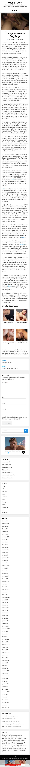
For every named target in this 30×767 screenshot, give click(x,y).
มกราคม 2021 (5, 686)
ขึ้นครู (3, 735)
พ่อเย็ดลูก (14, 740)
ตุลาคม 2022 (5, 631)
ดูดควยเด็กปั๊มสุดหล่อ (6, 464)
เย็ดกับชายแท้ (16, 745)
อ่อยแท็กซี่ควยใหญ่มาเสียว (7, 477)
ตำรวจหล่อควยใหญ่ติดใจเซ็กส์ (8, 475)
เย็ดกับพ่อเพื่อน (23, 745)
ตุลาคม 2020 (5, 694)
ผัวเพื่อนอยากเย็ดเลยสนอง (18, 724)
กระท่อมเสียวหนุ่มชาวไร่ (7, 472)
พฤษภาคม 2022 (5, 644)
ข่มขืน (3, 486)
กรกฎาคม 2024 (5, 576)
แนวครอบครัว (5, 512)
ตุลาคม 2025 (5, 539)
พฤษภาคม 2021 (5, 676)
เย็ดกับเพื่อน (4, 354)
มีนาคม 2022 (5, 649)
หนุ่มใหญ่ (23, 742)
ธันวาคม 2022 (5, 626)
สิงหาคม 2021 (5, 668)
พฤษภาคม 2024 (5, 581)
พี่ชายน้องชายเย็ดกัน (6, 740)
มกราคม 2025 (5, 560)
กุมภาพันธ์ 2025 (5, 557)
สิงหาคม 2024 (5, 573)
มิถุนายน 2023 (5, 610)
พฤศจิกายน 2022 (6, 628)
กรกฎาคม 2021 (5, 670)
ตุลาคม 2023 (5, 599)
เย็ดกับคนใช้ (9, 745)
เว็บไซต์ (4, 409)
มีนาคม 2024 (5, 586)
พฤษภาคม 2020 (5, 707)
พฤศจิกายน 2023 (6, 597)
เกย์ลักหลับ (4, 496)
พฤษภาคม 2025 (5, 550)
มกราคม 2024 (5, 592)
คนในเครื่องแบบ (10, 350)
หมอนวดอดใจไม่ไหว (6, 462)
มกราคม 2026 (5, 531)
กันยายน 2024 (5, 571)
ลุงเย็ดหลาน (8, 742)
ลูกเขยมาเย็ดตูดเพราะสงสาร (13, 721)
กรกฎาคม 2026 (5, 523)
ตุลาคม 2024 (5, 568)
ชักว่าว (13, 179)
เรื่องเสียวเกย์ (23, 350)
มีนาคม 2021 (5, 681)
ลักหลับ (3, 742)
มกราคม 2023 (5, 623)
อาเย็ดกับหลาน (9, 743)
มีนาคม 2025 (5, 555)
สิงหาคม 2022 (5, 636)
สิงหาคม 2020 (5, 699)
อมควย (17, 353)
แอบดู (19, 750)
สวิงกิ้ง (3, 494)
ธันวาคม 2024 (5, 563)
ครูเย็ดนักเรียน (16, 351)
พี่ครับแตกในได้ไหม (11, 718)
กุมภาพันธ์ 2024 (5, 589)
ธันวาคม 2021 (5, 657)
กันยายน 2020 (5, 697)
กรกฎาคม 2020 (5, 702)
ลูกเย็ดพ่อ (14, 742)
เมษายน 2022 (5, 647)
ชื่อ (3, 397)
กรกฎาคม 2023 (5, 607)
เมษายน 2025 (5, 552)
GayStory (15, 2)
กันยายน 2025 (5, 542)
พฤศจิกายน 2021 (5, 660)
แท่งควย (4, 189)
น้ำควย (9, 286)
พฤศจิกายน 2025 (6, 536)
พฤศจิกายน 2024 (6, 565)
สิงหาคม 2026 (5, 521)
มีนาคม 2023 (5, 618)
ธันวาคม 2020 (5, 689)
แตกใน (8, 750)
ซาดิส (9, 738)
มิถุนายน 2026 (5, 526)
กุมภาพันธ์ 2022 (5, 652)
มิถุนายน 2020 (5, 705)
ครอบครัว (19, 735)
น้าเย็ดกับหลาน (18, 738)
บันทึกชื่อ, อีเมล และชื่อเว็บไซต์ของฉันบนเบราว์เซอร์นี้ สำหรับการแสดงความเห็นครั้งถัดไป (14, 418)
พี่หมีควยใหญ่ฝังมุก (6, 470)
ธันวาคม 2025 (5, 534)
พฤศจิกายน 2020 (6, 691)
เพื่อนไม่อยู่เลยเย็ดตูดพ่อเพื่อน (12, 716)
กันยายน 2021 (5, 665)
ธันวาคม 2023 (5, 594)
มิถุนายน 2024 (5, 578)
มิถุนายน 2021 (5, 673)
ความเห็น (5, 382)
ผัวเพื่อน (24, 738)
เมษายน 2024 (5, 584)
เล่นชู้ (3, 510)
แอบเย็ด (25, 354)
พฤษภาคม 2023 (5, 613)
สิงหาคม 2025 (5, 544)
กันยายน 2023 (5, 602)
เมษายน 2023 (5, 615)
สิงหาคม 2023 (5, 605)
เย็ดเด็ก (18, 350)
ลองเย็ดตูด (13, 353)
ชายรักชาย (4, 353)
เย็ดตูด (22, 237)
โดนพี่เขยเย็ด (5, 752)
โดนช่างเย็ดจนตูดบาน (7, 467)
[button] (25, 765)
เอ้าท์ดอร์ (4, 750)
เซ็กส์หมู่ (4, 502)
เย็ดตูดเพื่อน (14, 747)
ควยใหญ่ (22, 244)
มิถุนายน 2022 (5, 642)
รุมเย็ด (18, 740)
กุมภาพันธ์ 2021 (5, 684)
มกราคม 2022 (5, 655)
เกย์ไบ (15, 350)
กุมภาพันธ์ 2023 (5, 621)
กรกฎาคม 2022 (5, 639)
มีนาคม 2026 (5, 528)
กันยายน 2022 (5, 634)
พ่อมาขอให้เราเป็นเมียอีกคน (15, 726)
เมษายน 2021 (5, 678)
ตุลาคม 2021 (5, 663)
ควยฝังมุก (11, 737)
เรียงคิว (14, 748)
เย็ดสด (12, 354)
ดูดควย (8, 353)
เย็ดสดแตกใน (5, 748)
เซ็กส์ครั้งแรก (25, 353)
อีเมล (3, 403)
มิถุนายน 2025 (5, 547)
